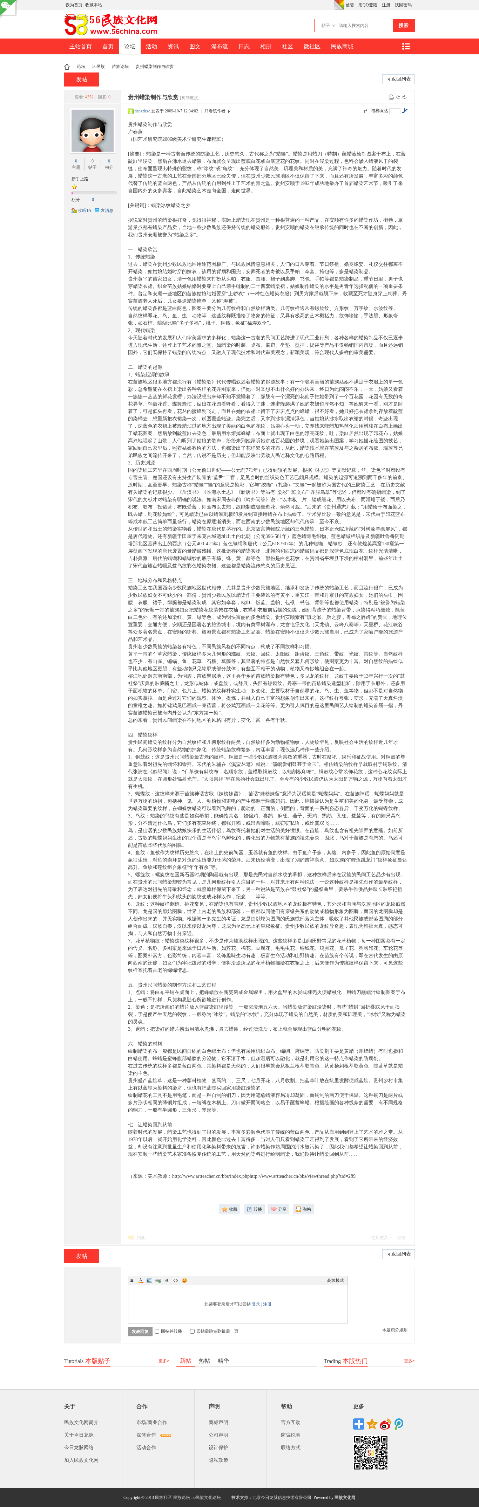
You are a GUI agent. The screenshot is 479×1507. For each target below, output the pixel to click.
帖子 (326, 25)
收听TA (85, 210)
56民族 (98, 66)
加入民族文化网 (81, 1460)
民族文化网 (345, 1497)
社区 (287, 46)
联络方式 (291, 1447)
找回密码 (403, 4)
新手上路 (80, 179)
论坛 (129, 46)
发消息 (107, 210)
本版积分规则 (394, 1330)
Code (175, 1280)
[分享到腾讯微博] (398, 1424)
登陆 (349, 4)
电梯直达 (379, 110)
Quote (166, 1280)
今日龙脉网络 (79, 1447)
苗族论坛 (120, 66)
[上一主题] (398, 97)
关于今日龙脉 (79, 1435)
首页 (108, 46)
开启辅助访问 (332, 5)
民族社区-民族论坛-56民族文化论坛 (188, 1497)
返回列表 (401, 79)
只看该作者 (214, 111)
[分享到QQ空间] (372, 1424)
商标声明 (218, 1422)
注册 (386, 4)
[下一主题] (404, 97)
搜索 (404, 25)
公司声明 (218, 1435)
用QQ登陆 (367, 4)
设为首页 (74, 4)
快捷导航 (405, 46)
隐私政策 (218, 1460)
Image (149, 1280)
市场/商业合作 (151, 1422)
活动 (151, 46)
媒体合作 (146, 1435)
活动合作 (146, 1447)
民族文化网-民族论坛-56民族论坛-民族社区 (67, 67)
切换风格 (339, 5)
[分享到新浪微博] (385, 1424)
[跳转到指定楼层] (404, 110)
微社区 (312, 46)
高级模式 (335, 1280)
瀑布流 (219, 46)
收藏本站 (93, 4)
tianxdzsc (142, 111)
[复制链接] (190, 97)
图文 (195, 46)
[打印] (391, 97)
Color (140, 1280)
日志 (244, 46)
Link (158, 1280)
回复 (141, 1237)
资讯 (173, 46)
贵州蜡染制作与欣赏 (155, 66)
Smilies (184, 1280)
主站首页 (80, 46)
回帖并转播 (171, 1331)
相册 (265, 46)
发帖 (81, 79)
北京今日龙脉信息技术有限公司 (281, 1497)
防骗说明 (291, 1435)
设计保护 (218, 1447)
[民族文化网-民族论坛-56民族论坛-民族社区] (112, 34)
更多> (163, 1361)
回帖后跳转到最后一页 (217, 1331)
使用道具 (379, 1237)
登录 (256, 1304)
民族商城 (342, 46)
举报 (401, 1237)
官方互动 (291, 1422)
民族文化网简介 (81, 1422)
